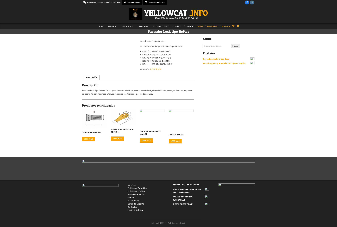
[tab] (92, 77)
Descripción (91, 77)
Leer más (88, 139)
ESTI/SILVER (155, 69)
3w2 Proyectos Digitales (177, 223)
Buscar (235, 46)
